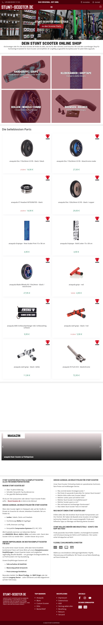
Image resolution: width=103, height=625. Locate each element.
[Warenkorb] (100, 7)
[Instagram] (84, 598)
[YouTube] (90, 598)
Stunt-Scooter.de (14, 501)
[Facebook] (79, 598)
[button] (51, 7)
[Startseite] (17, 7)
